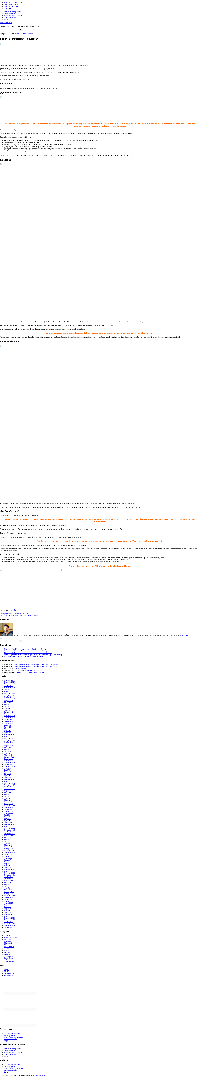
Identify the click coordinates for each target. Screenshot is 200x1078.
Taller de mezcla (9, 960)
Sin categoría (8, 956)
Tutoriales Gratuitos (10, 1039)
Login (6, 1041)
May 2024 (7, 706)
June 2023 (7, 727)
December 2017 (9, 850)
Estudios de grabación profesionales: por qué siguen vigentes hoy (25, 651)
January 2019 (8, 826)
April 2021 (7, 776)
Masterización (8, 943)
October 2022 (8, 742)
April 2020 (7, 798)
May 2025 (7, 689)
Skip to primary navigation (13, 2)
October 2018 (8, 832)
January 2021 (8, 781)
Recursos (7, 952)
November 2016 (9, 875)
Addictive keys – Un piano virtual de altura (29, 672)
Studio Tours (8, 958)
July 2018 (7, 837)
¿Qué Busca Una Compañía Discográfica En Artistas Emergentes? (36, 665)
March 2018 (8, 845)
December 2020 (9, 783)
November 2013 (9, 925)
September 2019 (9, 811)
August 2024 (8, 701)
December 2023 (9, 716)
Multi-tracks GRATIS (20, 668)
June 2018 (7, 839)
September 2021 (9, 766)
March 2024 (8, 710)
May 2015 (7, 909)
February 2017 (9, 869)
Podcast (6, 950)
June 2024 (7, 704)
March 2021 (8, 777)
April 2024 (7, 708)
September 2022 (9, 744)
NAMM (7, 948)
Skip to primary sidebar (11, 6)
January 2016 (8, 894)
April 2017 (7, 865)
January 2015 (8, 916)
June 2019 (7, 817)
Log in (6, 970)
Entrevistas (7, 939)
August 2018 (8, 835)
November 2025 (9, 684)
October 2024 (8, 697)
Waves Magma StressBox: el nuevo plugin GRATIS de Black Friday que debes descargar (33, 655)
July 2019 (7, 815)
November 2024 (9, 695)
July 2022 (7, 747)
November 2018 (9, 830)
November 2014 (9, 920)
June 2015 (7, 907)
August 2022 (8, 746)
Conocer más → (184, 635)
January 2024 (8, 714)
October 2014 (8, 922)
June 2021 (7, 772)
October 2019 (8, 809)
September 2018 (9, 834)
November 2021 (9, 762)
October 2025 (8, 686)
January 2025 (8, 691)
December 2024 (9, 693)
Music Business (9, 947)
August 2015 (8, 903)
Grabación (12, 610)
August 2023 (8, 723)
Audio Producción (6, 23)
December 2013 (9, 924)
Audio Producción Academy (13, 1037)
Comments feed (9, 973)
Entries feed (8, 971)
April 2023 (7, 731)
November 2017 (9, 852)
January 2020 (8, 804)
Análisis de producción (11, 937)
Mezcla (6, 945)
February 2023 (9, 734)
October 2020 (8, 787)
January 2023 (8, 736)
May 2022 (7, 751)
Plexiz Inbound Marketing (37, 1075)
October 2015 (8, 899)
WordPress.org (9, 975)
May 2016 (7, 886)
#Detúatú (7, 935)
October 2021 (8, 764)
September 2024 (9, 699)
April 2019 (7, 821)
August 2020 (8, 791)
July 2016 (7, 882)
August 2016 (8, 880)
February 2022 (9, 757)
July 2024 (7, 703)
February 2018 (9, 847)
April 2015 (7, 910)
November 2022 (9, 740)
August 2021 (8, 768)
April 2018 (7, 843)
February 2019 (9, 824)
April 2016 (7, 888)
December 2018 (9, 828)
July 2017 (7, 860)
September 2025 (9, 688)
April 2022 (7, 753)
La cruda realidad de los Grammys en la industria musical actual (25, 649)
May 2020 (7, 796)
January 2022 (8, 759)
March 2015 (8, 912)
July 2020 (7, 792)
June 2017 (7, 862)
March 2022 (8, 755)
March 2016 (8, 890)
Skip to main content (11, 4)
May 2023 (7, 729)
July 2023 (7, 725)
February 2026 (9, 680)
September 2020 (9, 789)
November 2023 (9, 717)
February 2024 (9, 712)
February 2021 (9, 779)
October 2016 (8, 877)
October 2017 (8, 854)
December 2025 (9, 682)
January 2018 (8, 849)
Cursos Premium (9, 1035)
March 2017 (8, 867)
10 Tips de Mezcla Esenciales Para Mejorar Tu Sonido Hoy (23, 656)
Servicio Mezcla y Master (12, 1033)
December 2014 (9, 918)
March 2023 (8, 732)
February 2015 (9, 914)
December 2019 (9, 806)
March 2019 (8, 822)
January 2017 (8, 871)
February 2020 (9, 802)
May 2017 (7, 864)
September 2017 (9, 856)
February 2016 (9, 892)
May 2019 (7, 819)
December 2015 (9, 895)
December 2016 (9, 873)
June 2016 (7, 884)
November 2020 (9, 785)
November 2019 (9, 807)
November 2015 (9, 897)
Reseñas (7, 954)
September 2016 (9, 879)
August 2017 (8, 858)
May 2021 (7, 774)
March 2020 (8, 800)
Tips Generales (9, 962)
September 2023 (9, 721)
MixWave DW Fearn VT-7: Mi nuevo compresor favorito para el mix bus (28, 653)
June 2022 (7, 749)
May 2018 (7, 841)
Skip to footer (8, 8)
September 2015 (9, 901)
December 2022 (9, 738)
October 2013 (8, 927)
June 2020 (7, 794)
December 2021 (9, 761)
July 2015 (7, 905)
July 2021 (7, 770)
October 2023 (8, 719)
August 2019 (8, 813)
